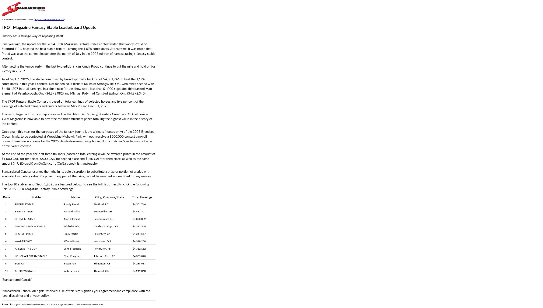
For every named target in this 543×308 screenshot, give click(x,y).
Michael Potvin (80, 93)
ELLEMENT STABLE (26, 219)
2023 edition (100, 53)
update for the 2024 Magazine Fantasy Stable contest (68, 44)
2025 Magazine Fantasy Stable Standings (40, 189)
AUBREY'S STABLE (25, 271)
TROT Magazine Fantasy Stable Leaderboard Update (49, 28)
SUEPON (20, 263)
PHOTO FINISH (24, 234)
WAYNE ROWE (23, 241)
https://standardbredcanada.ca (49, 19)
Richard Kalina (82, 84)
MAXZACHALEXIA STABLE (30, 226)
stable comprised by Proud (54, 79)
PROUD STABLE (24, 204)
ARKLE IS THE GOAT (27, 248)
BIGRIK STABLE (24, 211)
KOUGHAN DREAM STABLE (31, 256)
